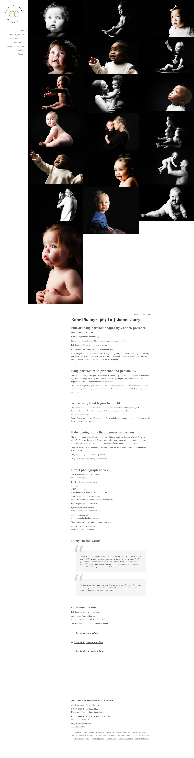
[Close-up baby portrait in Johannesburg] (55, 262)
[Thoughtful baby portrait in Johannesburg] (111, 210)
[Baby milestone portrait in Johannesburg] (166, 55)
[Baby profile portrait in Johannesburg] (166, 92)
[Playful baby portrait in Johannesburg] (55, 165)
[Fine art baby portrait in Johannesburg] (111, 18)
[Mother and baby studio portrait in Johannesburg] (111, 131)
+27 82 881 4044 (78, 726)
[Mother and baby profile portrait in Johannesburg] (166, 129)
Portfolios (20, 50)
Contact (21, 54)
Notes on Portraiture (15, 46)
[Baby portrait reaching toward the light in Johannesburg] (111, 55)
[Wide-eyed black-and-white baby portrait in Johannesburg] (55, 18)
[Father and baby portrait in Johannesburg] (55, 202)
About (21, 30)
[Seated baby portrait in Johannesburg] (55, 129)
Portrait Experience (16, 34)
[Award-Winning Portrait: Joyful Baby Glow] (111, 168)
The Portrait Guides (16, 38)
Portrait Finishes (17, 42)
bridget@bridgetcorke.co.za (82, 723)
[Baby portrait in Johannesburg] (55, 92)
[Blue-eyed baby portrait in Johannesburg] (55, 55)
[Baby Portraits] (166, 203)
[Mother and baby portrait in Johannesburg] (111, 93)
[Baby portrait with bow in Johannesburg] (166, 18)
